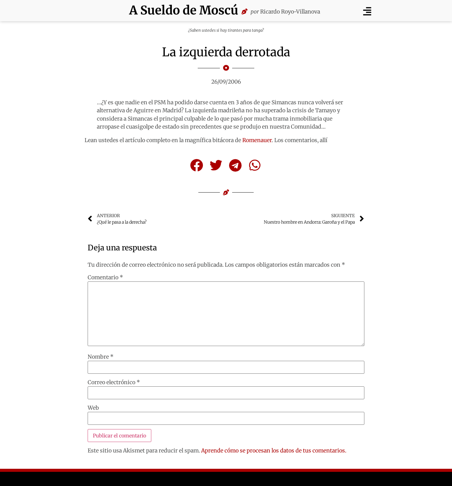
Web (93, 408)
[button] (367, 11)
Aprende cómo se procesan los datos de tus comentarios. (273, 450)
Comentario (105, 278)
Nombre (100, 357)
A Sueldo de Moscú (183, 10)
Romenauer (257, 140)
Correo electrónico (114, 382)
